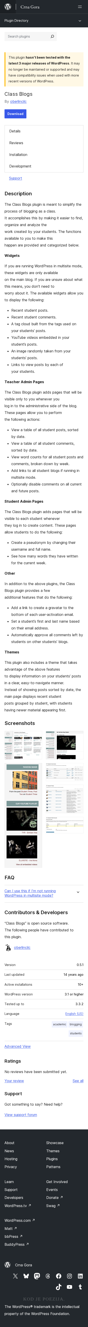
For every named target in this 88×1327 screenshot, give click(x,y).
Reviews (16, 143)
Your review (14, 1080)
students (76, 1033)
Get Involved (57, 1181)
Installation (18, 154)
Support (15, 178)
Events (52, 1189)
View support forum (21, 1114)
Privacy (11, 1166)
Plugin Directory (16, 20)
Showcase (55, 1143)
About (9, 1143)
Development (20, 166)
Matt (11, 1228)
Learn (9, 1181)
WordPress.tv (18, 1205)
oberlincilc (18, 101)
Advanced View (18, 1046)
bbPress (14, 1236)
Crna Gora (23, 1265)
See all (78, 1080)
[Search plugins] (52, 36)
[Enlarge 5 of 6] (77, 791)
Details (15, 131)
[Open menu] (81, 7)
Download (15, 114)
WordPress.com (20, 1220)
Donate (54, 1197)
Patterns (53, 1166)
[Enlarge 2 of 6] (36, 769)
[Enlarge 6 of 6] (77, 823)
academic (59, 1024)
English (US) (74, 1014)
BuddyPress (17, 1244)
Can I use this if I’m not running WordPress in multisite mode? (30, 893)
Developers (14, 1197)
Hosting (11, 1159)
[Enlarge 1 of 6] (36, 737)
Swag (53, 1205)
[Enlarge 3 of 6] (77, 737)
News (9, 1151)
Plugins (52, 1159)
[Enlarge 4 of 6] (77, 769)
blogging (76, 1024)
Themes (53, 1151)
